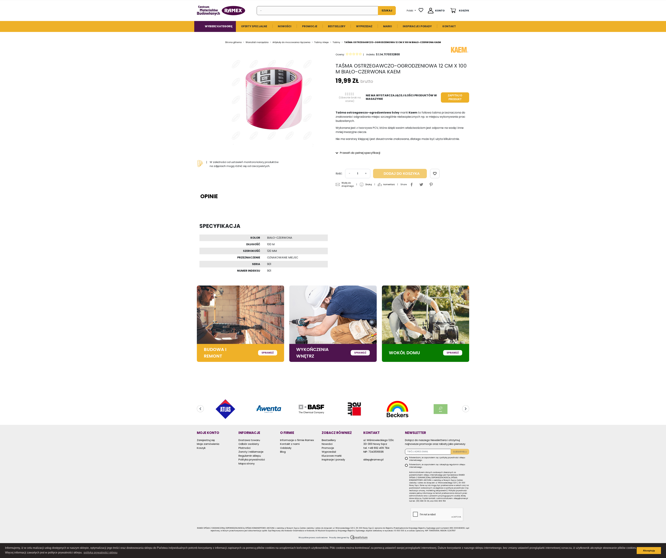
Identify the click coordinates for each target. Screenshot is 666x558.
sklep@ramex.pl (373, 459)
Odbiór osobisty (248, 444)
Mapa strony (246, 463)
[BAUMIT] (311, 409)
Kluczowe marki (331, 456)
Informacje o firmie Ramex (297, 440)
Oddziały (285, 448)
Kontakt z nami (290, 444)
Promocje (328, 448)
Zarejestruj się (206, 440)
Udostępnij (411, 184)
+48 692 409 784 (378, 448)
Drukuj (368, 184)
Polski (410, 10)
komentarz (389, 184)
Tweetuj (421, 184)
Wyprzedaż (329, 452)
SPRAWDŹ (268, 352)
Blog (283, 452)
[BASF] (268, 409)
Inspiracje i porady (333, 459)
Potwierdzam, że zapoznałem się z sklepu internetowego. (437, 458)
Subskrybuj (460, 451)
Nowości (327, 444)
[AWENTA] (225, 409)
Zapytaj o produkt (455, 97)
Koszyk (201, 448)
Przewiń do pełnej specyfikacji (359, 153)
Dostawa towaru (249, 440)
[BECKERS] (354, 409)
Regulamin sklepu (249, 456)
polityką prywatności (449, 457)
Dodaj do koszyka (402, 173)
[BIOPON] (440, 409)
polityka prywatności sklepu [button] (100, 552)
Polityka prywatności (251, 459)
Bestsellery (329, 440)
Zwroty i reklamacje (250, 452)
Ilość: (339, 173)
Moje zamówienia (208, 444)
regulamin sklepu (457, 464)
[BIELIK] (397, 409)
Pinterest (431, 184)
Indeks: (370, 54)
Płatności (244, 448)
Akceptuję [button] (649, 550)
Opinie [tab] (209, 196)
